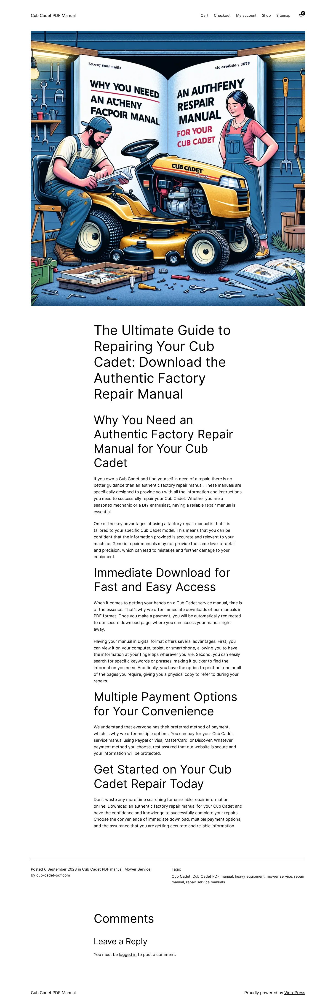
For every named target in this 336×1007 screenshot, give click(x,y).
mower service (279, 876)
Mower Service (137, 869)
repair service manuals (205, 882)
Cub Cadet (181, 876)
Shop (266, 15)
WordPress (294, 992)
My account (246, 15)
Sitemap (283, 15)
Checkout (222, 15)
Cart (204, 15)
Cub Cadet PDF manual (102, 869)
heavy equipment (250, 876)
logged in (128, 954)
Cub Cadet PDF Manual (53, 15)
